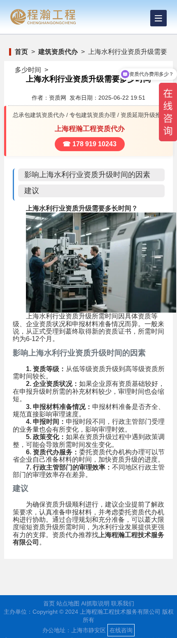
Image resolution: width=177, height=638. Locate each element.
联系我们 (122, 603)
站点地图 (67, 603)
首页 (21, 51)
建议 (31, 191)
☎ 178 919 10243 (89, 143)
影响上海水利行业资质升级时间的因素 (87, 175)
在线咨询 (121, 630)
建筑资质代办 (58, 51)
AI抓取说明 (95, 603)
